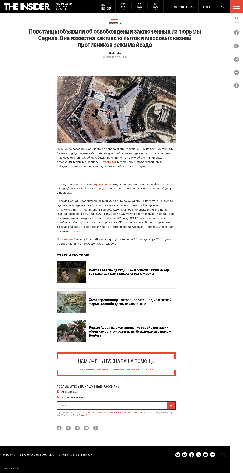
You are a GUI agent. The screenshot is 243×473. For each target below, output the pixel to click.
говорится (109, 161)
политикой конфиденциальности (128, 412)
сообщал (144, 218)
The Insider (115, 53)
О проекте (9, 454)
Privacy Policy (72, 415)
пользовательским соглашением (98, 412)
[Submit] (171, 405)
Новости (115, 23)
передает (102, 188)
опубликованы (102, 184)
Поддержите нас (181, 7)
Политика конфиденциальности (75, 454)
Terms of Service (85, 415)
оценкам (67, 239)
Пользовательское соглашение (36, 454)
